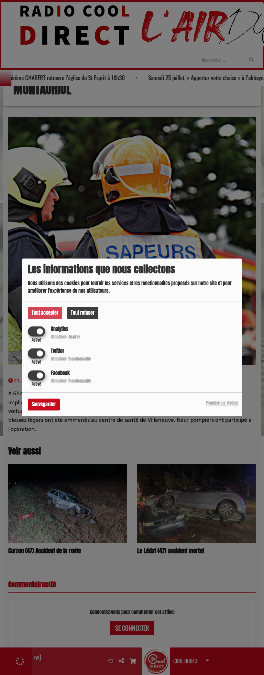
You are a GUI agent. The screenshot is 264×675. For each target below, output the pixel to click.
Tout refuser (83, 313)
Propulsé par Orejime (222, 403)
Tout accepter (45, 313)
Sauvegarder (44, 404)
